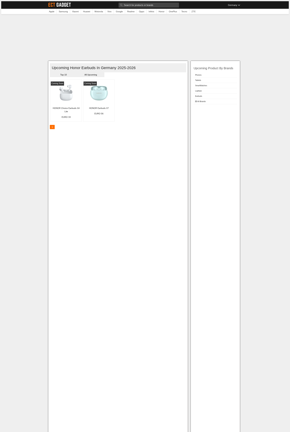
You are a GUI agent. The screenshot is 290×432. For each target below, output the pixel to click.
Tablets (198, 80)
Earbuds (198, 96)
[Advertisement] (145, 38)
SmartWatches (201, 86)
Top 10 (63, 74)
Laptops (198, 91)
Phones (198, 75)
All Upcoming (90, 74)
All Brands (201, 101)
